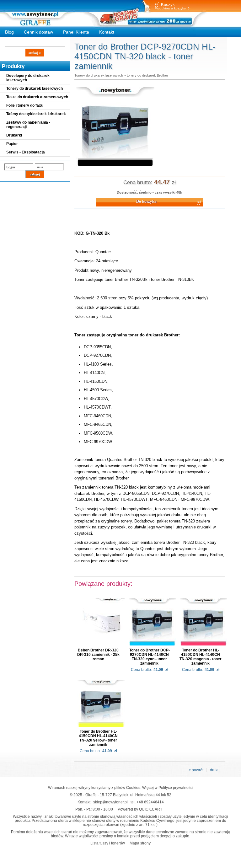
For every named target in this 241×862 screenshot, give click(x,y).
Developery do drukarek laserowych (28, 77)
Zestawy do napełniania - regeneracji (28, 124)
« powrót (196, 770)
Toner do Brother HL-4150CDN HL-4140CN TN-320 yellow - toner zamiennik (98, 738)
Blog (9, 32)
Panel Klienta (76, 32)
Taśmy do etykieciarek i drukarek (36, 114)
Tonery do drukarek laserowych (34, 88)
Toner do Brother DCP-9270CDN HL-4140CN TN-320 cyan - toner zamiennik (149, 657)
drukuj (215, 770)
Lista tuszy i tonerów (107, 843)
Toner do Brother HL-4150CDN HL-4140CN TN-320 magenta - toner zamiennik (200, 657)
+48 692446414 (150, 802)
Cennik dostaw (38, 32)
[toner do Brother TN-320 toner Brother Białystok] (115, 166)
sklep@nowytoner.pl (110, 802)
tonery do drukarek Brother (147, 75)
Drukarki (14, 135)
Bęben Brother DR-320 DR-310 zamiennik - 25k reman (98, 654)
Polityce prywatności (175, 787)
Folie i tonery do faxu (24, 105)
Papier (12, 144)
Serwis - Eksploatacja (25, 152)
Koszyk (168, 4)
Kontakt (106, 32)
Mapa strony (140, 843)
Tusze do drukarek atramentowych (37, 97)
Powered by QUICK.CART (140, 809)
